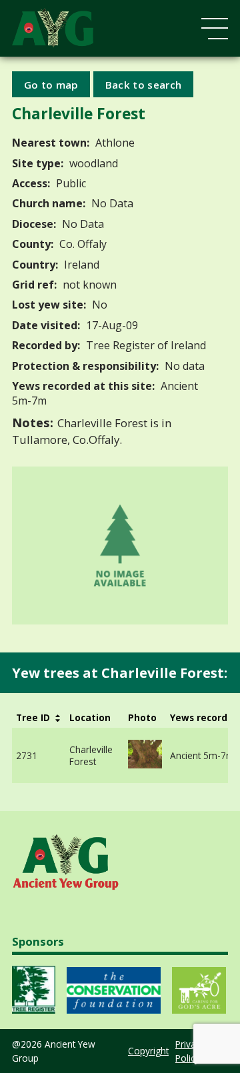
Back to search (143, 84)
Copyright (148, 1050)
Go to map (51, 84)
